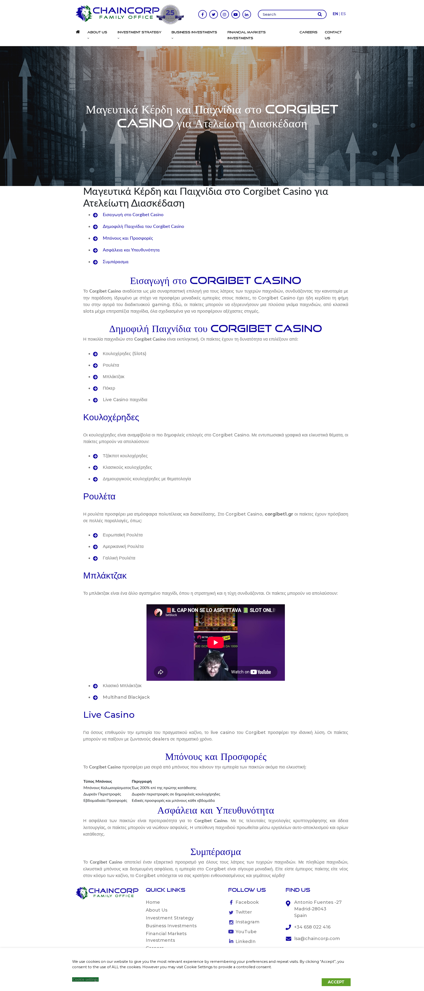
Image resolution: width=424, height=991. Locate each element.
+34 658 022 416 (312, 927)
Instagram (247, 922)
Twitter (244, 912)
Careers (309, 32)
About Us (156, 910)
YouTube (246, 931)
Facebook (247, 902)
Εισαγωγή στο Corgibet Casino (133, 215)
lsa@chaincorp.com (317, 938)
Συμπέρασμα (116, 262)
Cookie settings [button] (85, 979)
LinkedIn (246, 941)
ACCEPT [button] (336, 982)
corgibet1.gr (279, 514)
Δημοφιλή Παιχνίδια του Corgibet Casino (143, 226)
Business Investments (171, 926)
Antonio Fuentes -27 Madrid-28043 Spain (318, 909)
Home (153, 902)
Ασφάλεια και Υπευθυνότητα (131, 250)
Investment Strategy (170, 918)
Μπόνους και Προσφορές (128, 238)
